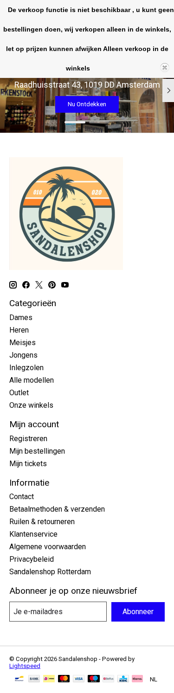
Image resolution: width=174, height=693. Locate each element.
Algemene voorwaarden (47, 546)
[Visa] (79, 679)
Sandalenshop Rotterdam (50, 571)
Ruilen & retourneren (42, 521)
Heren (19, 330)
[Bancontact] (19, 679)
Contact (21, 496)
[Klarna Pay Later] (137, 679)
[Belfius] (108, 679)
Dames (20, 317)
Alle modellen (31, 380)
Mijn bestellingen (37, 451)
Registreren (28, 438)
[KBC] (123, 679)
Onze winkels (31, 405)
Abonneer (138, 611)
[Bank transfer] (34, 679)
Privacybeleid (31, 559)
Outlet (19, 392)
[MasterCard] (64, 679)
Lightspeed (24, 665)
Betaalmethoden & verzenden (57, 509)
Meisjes (22, 342)
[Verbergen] (164, 67)
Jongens (23, 355)
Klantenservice (33, 534)
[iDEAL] (49, 679)
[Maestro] (94, 679)
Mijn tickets (28, 463)
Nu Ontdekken (87, 104)
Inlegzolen (26, 367)
